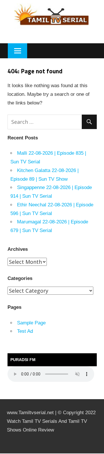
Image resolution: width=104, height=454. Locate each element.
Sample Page (31, 323)
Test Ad (25, 331)
